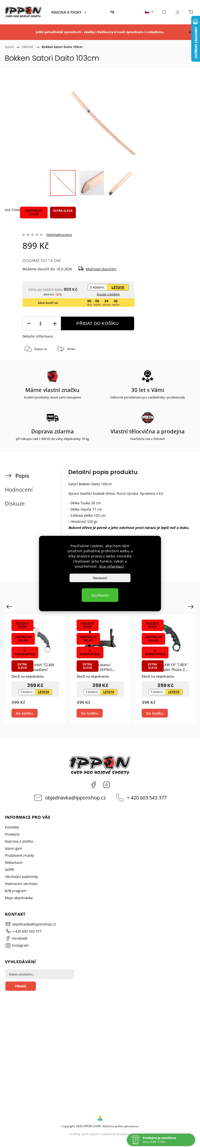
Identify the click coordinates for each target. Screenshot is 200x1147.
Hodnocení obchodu (21, 883)
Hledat (20, 986)
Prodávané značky (19, 855)
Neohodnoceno (59, 234)
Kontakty (12, 827)
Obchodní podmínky (21, 876)
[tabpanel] (35, 668)
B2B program (15, 890)
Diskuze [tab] (15, 503)
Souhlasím (100, 595)
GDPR (9, 869)
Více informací (111, 566)
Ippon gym (13, 848)
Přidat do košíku (97, 323)
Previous (10, 606)
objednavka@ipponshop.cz (75, 797)
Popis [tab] (22, 475)
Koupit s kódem (108, 294)
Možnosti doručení (101, 269)
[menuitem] (68, 12)
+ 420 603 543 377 (147, 797)
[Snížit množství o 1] (29, 323)
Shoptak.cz (123, 1134)
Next (191, 606)
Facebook (93, 784)
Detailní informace (37, 336)
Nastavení (100, 578)
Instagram (106, 784)
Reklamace (13, 862)
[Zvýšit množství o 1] (55, 323)
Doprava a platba (19, 841)
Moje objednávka (19, 897)
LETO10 (117, 287)
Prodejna (12, 834)
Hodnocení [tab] (19, 489)
